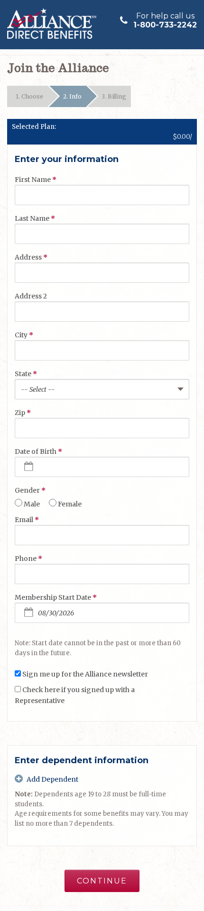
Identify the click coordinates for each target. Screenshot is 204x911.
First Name (35, 179)
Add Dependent (52, 779)
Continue (102, 880)
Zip (23, 412)
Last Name (35, 218)
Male (32, 504)
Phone (28, 558)
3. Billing (114, 96)
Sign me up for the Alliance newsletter (85, 674)
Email (27, 519)
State (26, 374)
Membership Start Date (56, 597)
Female (70, 504)
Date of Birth (38, 451)
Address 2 (31, 296)
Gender (30, 490)
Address (31, 257)
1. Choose (29, 96)
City (24, 335)
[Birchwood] (53, 23)
